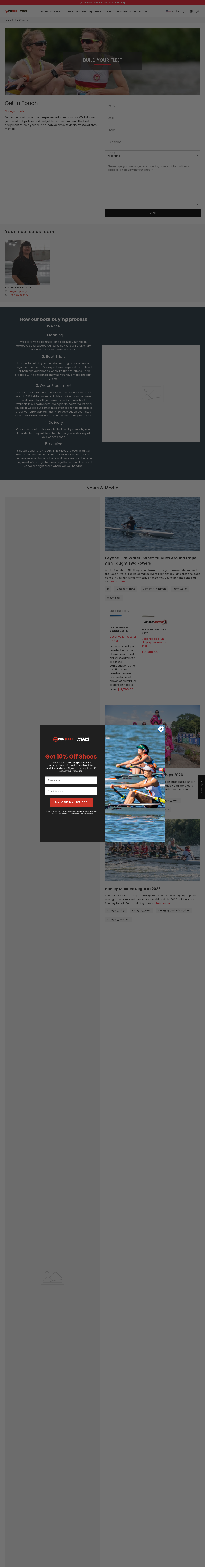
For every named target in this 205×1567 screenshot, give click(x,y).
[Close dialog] (161, 729)
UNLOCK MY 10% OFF (71, 802)
